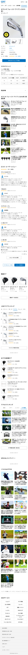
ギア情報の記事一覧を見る (14, 447)
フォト (14, 5)
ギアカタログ (24, 5)
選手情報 (18, 5)
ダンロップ (12, 46)
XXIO (10, 48)
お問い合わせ (4, 643)
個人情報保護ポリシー (6, 640)
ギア (6, 5)
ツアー (2, 5)
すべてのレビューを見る (8, 265)
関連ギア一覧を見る (14, 297)
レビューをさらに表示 (14, 257)
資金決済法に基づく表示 (6, 634)
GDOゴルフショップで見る (14, 60)
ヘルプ (3, 646)
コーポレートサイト (6, 650)
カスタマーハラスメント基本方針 (8, 637)
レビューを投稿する (19, 265)
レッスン (10, 5)
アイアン (11, 50)
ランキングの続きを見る (14, 347)
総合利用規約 (4, 628)
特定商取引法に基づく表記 (7, 631)
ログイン (22, 1)
